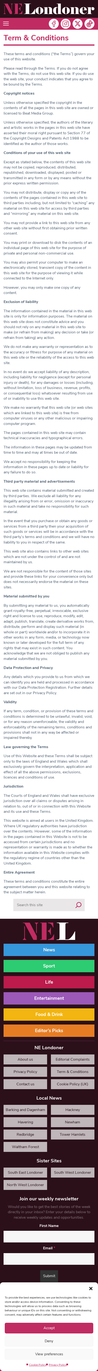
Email (49, 1248)
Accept (49, 1328)
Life (49, 982)
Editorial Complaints (73, 1059)
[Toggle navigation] (6, 24)
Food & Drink (49, 1014)
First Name (49, 1226)
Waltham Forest (25, 1147)
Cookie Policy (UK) (72, 1084)
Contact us (25, 1084)
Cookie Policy (37, 1365)
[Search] (78, 905)
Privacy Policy (58, 1365)
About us (25, 1059)
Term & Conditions (72, 1071)
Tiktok (89, 24)
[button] (90, 1288)
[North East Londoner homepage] (49, 9)
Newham (72, 1122)
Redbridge (25, 1134)
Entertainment (49, 998)
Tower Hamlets (72, 1134)
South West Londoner (72, 1172)
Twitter (78, 24)
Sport (49, 966)
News (49, 950)
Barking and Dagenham (25, 1109)
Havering (25, 1122)
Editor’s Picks (49, 1031)
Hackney (72, 1109)
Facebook (54, 24)
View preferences (49, 1354)
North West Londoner (25, 1185)
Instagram (66, 24)
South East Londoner (25, 1172)
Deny (49, 1341)
